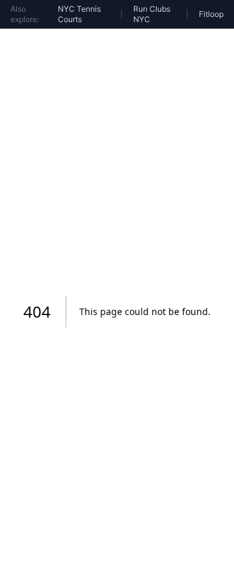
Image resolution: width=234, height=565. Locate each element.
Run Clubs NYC (151, 14)
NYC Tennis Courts (79, 14)
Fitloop (211, 14)
